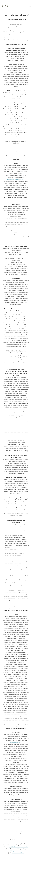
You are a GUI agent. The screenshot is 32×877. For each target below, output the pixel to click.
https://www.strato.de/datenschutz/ (15, 179)
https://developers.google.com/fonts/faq (18, 847)
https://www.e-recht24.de (18, 853)
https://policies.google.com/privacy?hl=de (16, 851)
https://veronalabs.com (15, 742)
